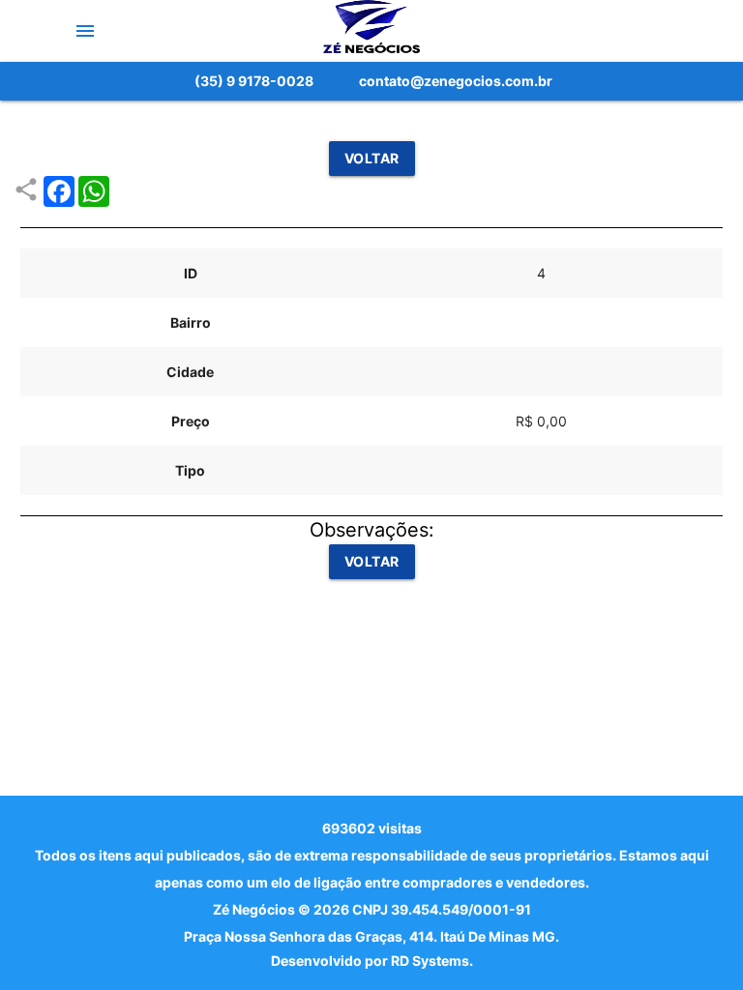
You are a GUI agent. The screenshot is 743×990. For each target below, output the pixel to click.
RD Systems (430, 960)
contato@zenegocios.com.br (455, 81)
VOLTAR (372, 158)
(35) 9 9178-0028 (253, 81)
